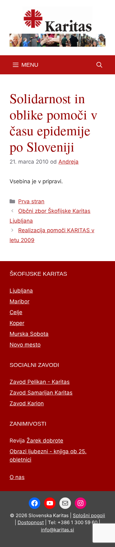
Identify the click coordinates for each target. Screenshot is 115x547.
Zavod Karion (27, 403)
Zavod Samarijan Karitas (41, 392)
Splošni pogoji (89, 515)
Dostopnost (31, 522)
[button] (99, 64)
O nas (17, 477)
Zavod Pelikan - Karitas (40, 382)
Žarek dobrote (45, 440)
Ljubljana (21, 290)
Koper (17, 323)
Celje (16, 312)
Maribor (19, 301)
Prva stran (31, 201)
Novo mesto (25, 344)
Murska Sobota (29, 334)
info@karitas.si (57, 530)
